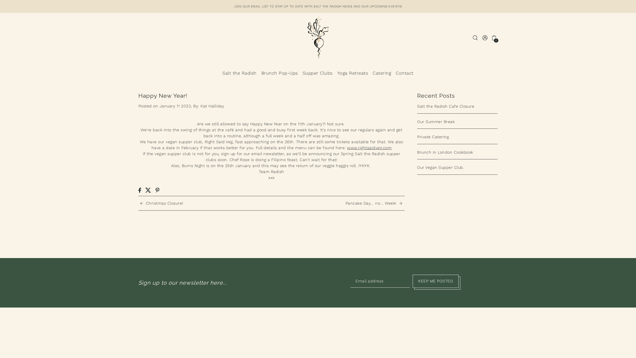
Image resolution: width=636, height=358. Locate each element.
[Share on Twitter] (148, 190)
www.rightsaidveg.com (369, 147)
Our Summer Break (436, 121)
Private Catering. (433, 136)
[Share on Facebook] (139, 190)
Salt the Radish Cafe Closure (445, 106)
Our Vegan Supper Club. (440, 167)
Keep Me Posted (435, 281)
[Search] (475, 37)
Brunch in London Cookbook (445, 152)
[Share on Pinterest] (157, 190)
